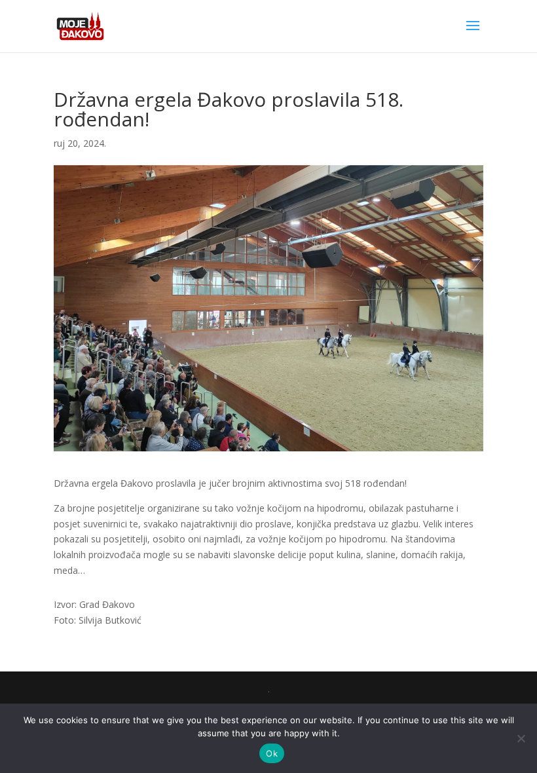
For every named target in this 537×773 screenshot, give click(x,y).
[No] (520, 738)
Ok (272, 753)
